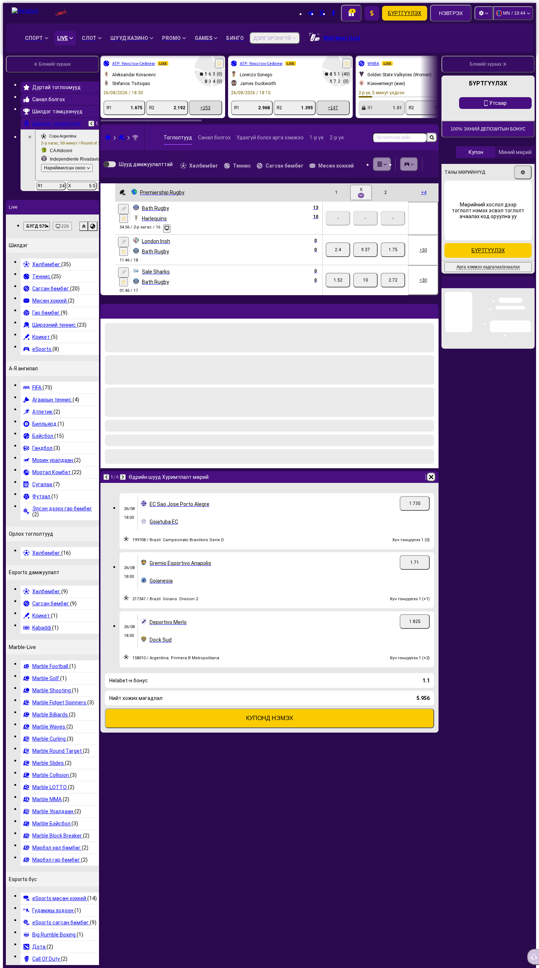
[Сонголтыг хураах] (83, 226)
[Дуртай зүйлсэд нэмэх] (219, 63)
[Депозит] (371, 13)
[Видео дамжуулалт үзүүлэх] (166, 228)
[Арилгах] (431, 309)
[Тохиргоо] (483, 13)
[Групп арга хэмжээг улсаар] (93, 226)
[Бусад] (382, 164)
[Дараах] (125, 310)
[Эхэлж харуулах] (123, 209)
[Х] (365, 249)
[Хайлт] (432, 137)
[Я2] (393, 249)
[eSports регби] (121, 137)
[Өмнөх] (91, 123)
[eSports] (409, 164)
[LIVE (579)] (107, 137)
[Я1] (338, 249)
